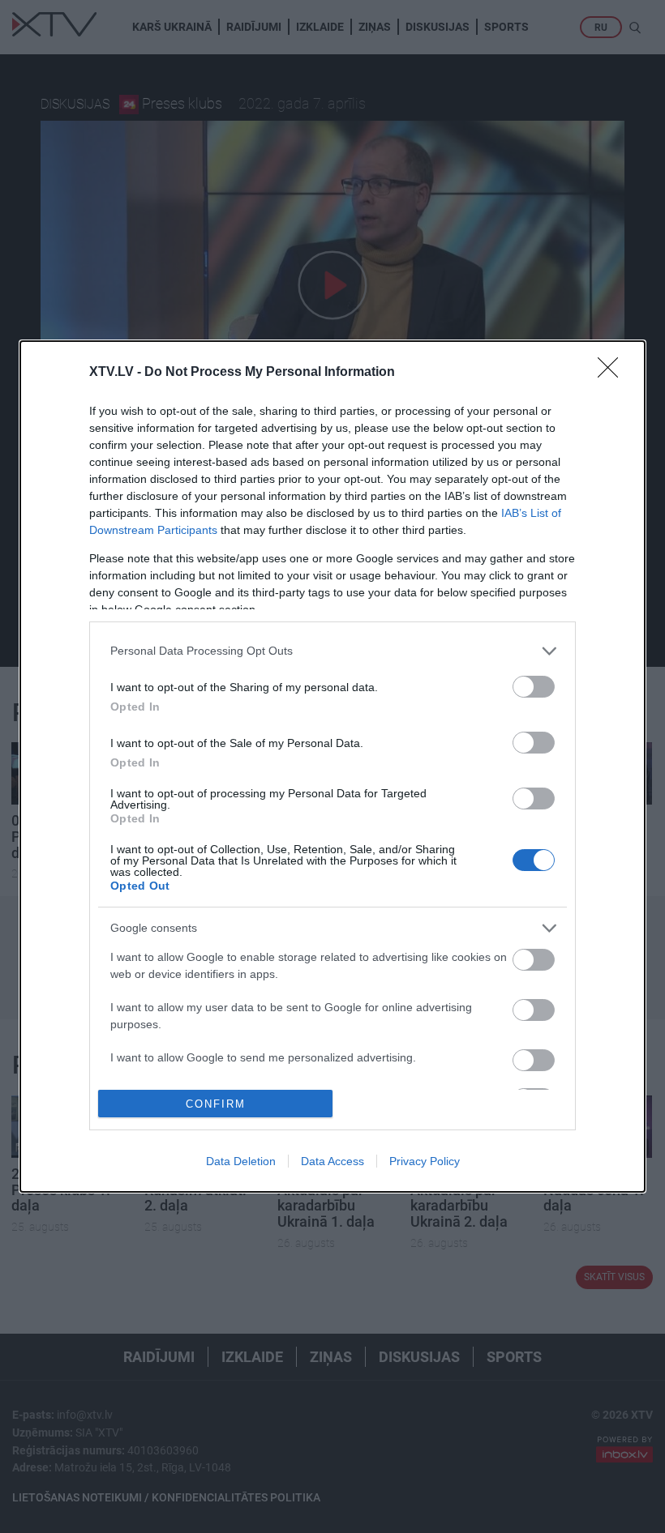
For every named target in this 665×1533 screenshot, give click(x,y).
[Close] (613, 372)
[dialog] (332, 767)
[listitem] (332, 651)
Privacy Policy (424, 1161)
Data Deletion (241, 1161)
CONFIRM (216, 1104)
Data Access (332, 1161)
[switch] (534, 687)
